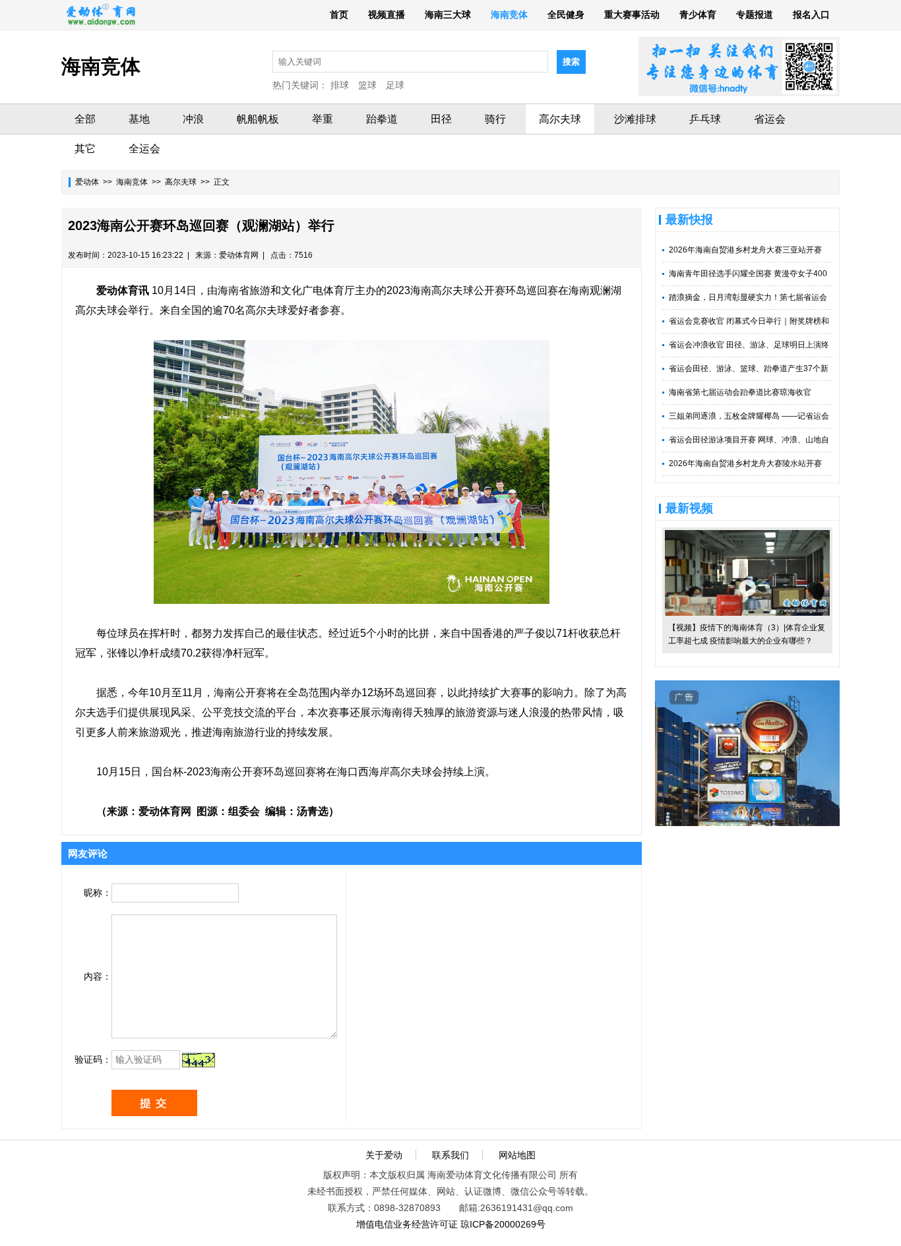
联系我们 (450, 1155)
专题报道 (754, 14)
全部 (85, 119)
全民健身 (565, 14)
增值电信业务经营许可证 (407, 1224)
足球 (395, 85)
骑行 (495, 119)
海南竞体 (509, 14)
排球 (339, 85)
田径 (441, 119)
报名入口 (811, 14)
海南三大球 (448, 14)
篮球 (367, 85)
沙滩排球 (635, 119)
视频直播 (386, 14)
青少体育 (697, 14)
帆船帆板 (258, 119)
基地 (139, 119)
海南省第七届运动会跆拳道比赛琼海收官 (740, 392)
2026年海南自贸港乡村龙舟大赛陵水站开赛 (745, 463)
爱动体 (87, 182)
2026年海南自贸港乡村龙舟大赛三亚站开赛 (745, 249)
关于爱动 (383, 1155)
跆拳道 (382, 119)
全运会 (144, 148)
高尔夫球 (560, 119)
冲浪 (193, 119)
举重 (322, 119)
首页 (339, 14)
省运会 (770, 119)
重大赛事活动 (632, 14)
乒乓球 (705, 119)
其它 (85, 148)
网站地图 (517, 1155)
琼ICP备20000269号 (502, 1224)
